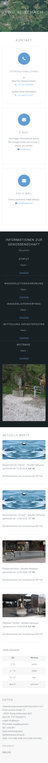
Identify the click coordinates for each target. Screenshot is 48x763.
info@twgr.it (25, 149)
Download (24, 272)
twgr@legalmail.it (25, 203)
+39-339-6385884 (25, 84)
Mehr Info (6, 752)
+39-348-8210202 (25, 95)
